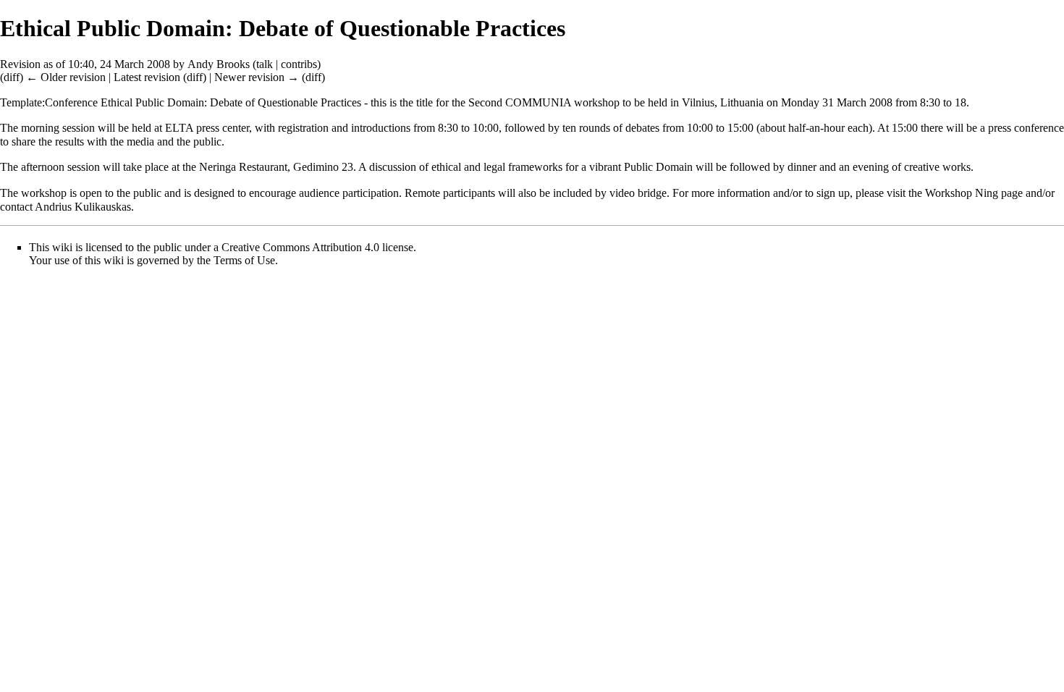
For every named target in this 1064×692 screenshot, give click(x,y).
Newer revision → (256, 77)
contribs (299, 64)
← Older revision (66, 77)
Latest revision (147, 77)
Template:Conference (49, 102)
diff (12, 77)
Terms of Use (244, 260)
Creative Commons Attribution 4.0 (300, 247)
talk (264, 64)
